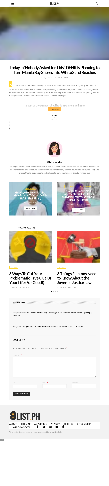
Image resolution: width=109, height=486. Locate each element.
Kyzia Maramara (83, 204)
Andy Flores (24, 287)
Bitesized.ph (84, 424)
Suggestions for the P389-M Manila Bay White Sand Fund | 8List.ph (52, 326)
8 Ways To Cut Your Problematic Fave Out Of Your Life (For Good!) (30, 278)
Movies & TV (30, 188)
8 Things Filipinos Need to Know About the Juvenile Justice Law (76, 278)
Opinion (14, 267)
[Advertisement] (54, 460)
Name (15, 383)
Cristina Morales (54, 162)
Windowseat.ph (23, 427)
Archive (68, 424)
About (13, 424)
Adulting (69, 186)
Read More (54, 109)
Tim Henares (72, 287)
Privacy (55, 424)
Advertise (40, 424)
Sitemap (25, 424)
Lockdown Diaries (84, 186)
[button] (52, 292)
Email (45, 383)
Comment (16, 355)
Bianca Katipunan (35, 202)
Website (75, 383)
